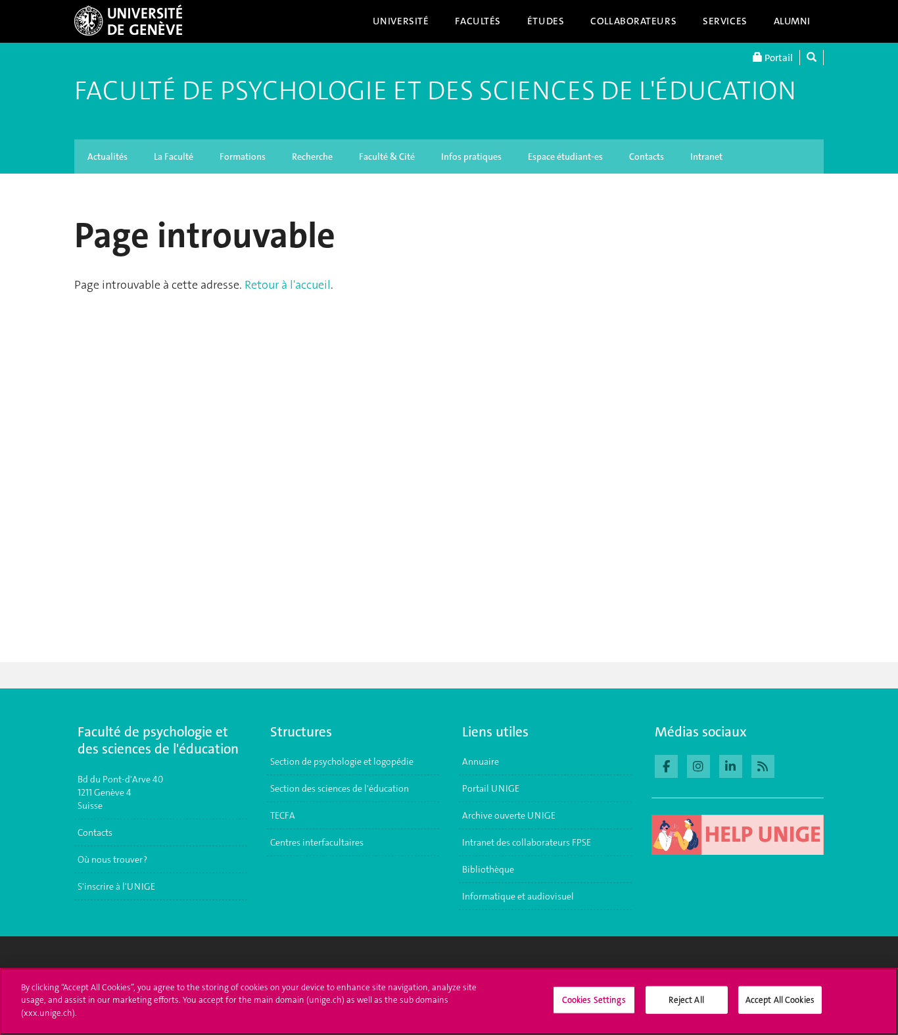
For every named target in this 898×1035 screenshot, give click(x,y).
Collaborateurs (633, 21)
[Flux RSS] (763, 764)
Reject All (686, 999)
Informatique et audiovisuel (518, 896)
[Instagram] (698, 764)
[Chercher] (811, 57)
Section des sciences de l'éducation (339, 788)
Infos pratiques (471, 156)
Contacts (646, 156)
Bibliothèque (488, 869)
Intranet (706, 156)
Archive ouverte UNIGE (508, 815)
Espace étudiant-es (565, 156)
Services (725, 21)
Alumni (792, 21)
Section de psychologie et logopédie (342, 761)
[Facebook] (666, 764)
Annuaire (480, 761)
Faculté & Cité (387, 156)
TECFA (282, 815)
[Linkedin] (730, 764)
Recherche (312, 156)
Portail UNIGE (490, 788)
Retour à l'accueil (288, 285)
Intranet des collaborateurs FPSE (526, 842)
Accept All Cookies (780, 999)
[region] (449, 1001)
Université (401, 21)
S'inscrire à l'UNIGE (116, 886)
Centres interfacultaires (317, 842)
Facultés (478, 21)
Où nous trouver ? (112, 859)
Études (545, 21)
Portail (778, 57)
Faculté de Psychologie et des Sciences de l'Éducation (435, 91)
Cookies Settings (594, 999)
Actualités (107, 156)
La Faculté (173, 156)
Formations (243, 156)
